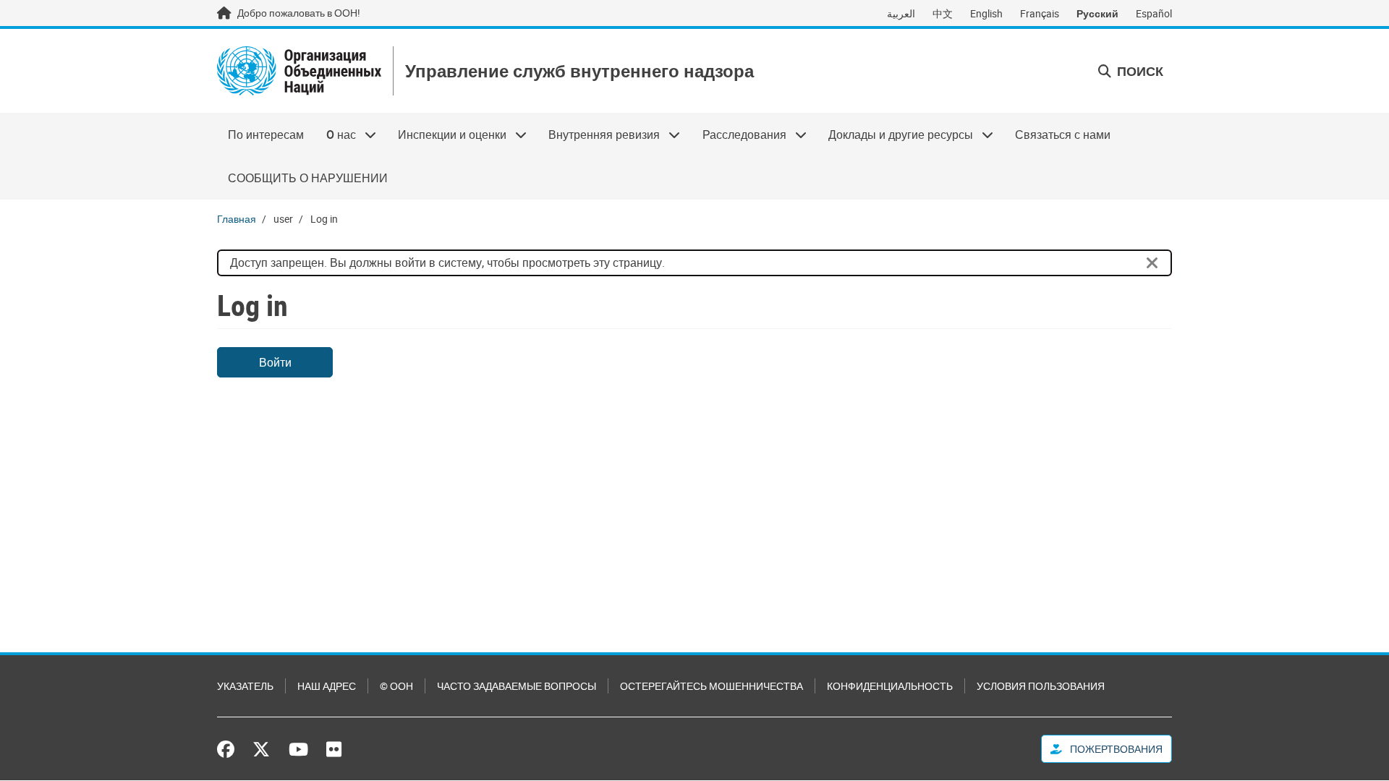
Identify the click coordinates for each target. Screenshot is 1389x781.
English (986, 13)
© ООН (396, 686)
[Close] (1152, 263)
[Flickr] (334, 749)
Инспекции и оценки (446, 134)
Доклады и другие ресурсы (895, 134)
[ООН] (299, 70)
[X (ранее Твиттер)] (261, 749)
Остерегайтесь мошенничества (711, 686)
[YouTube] (298, 749)
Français (1039, 13)
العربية (901, 13)
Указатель (245, 686)
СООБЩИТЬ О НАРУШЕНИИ (308, 178)
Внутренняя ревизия (599, 134)
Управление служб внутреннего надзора (579, 71)
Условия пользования (1041, 686)
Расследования (739, 134)
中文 (943, 13)
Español (1154, 13)
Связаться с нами (1062, 134)
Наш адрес (326, 686)
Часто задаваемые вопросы (516, 686)
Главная (236, 219)
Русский (1097, 13)
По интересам (266, 134)
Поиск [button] (1138, 71)
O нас (335, 134)
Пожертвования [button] (1115, 749)
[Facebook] (229, 749)
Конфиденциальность (890, 686)
